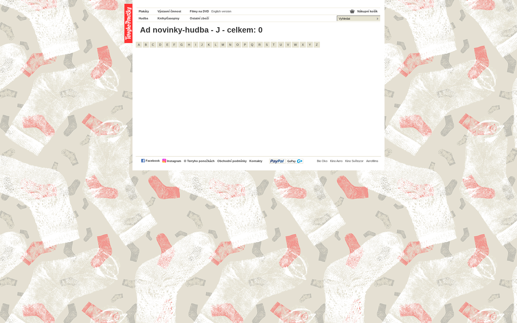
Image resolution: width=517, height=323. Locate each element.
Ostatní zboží (199, 18)
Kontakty (255, 161)
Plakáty (144, 11)
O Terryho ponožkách (199, 161)
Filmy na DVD (199, 11)
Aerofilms (372, 161)
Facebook (153, 160)
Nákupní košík (367, 11)
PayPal (286, 161)
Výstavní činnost (169, 11)
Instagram (174, 161)
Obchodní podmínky (232, 161)
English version (221, 11)
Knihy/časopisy (168, 18)
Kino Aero (336, 161)
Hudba (143, 18)
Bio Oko (322, 161)
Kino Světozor (354, 161)
